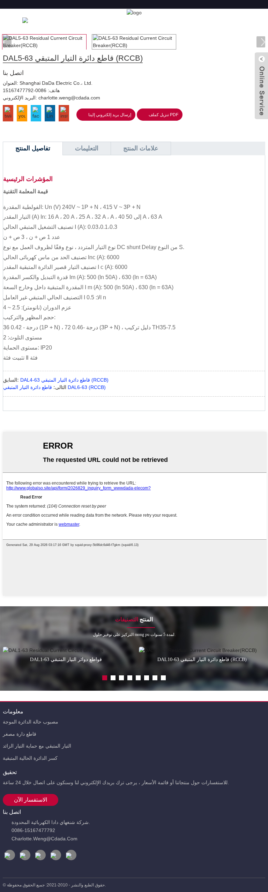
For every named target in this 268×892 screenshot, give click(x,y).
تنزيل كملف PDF (163, 114)
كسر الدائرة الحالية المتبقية (30, 758)
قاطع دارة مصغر (19, 734)
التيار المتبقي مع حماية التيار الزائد (37, 746)
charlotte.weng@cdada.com (69, 97)
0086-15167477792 (24, 90)
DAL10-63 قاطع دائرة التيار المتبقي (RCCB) (202, 659)
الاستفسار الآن (30, 800)
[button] (260, 41)
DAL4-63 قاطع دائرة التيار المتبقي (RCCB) (64, 380)
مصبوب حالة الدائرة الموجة (30, 722)
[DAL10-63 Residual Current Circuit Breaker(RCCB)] (202, 650)
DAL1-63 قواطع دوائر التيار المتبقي (66, 659)
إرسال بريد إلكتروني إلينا (109, 114)
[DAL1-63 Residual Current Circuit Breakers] (66, 650)
